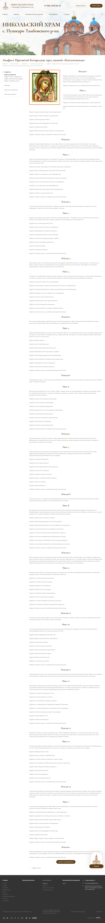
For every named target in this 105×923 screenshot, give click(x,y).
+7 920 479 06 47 (52, 6)
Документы (5, 887)
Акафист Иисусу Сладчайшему (13, 76)
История (4, 885)
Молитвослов (47, 880)
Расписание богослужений (71, 880)
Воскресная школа (28, 880)
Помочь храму (96, 5)
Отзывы (4, 892)
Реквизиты (5, 894)
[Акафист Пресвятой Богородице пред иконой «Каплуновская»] (44, 87)
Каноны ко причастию (11, 90)
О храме (5, 880)
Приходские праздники (8, 896)
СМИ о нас (5, 898)
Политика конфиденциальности (51, 910)
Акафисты (7, 72)
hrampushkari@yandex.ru (92, 883)
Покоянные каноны (10, 94)
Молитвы (7, 85)
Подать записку (81, 5)
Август (64, 883)
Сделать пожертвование (66, 862)
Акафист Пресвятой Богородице (13, 79)
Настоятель (5, 900)
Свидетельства (6, 889)
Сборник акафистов (10, 74)
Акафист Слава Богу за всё (11, 81)
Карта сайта (99, 911)
